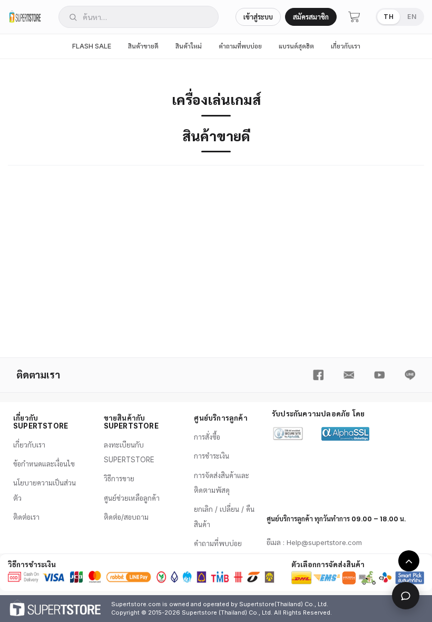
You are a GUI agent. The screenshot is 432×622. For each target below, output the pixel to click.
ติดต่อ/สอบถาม (126, 517)
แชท (405, 595)
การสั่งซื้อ (207, 437)
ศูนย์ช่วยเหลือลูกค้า (132, 498)
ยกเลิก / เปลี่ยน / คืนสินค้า (224, 516)
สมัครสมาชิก (311, 17)
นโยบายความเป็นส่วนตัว (44, 490)
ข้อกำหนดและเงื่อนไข (44, 464)
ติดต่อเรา (26, 517)
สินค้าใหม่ (188, 46)
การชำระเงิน (211, 456)
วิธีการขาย (119, 478)
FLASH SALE (91, 46)
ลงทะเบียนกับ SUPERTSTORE (129, 452)
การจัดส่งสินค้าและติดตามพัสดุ (221, 482)
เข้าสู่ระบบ (258, 17)
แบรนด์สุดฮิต (296, 46)
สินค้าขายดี (143, 46)
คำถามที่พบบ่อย (240, 46)
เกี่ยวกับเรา (345, 46)
